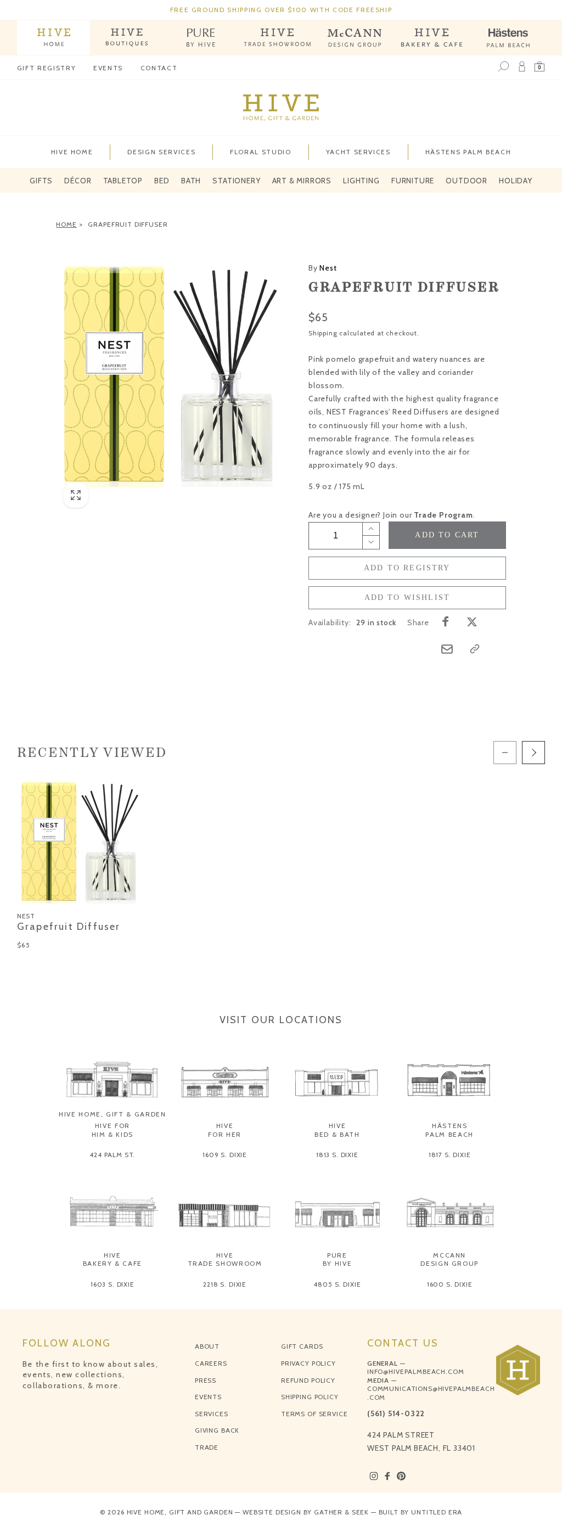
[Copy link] (474, 648)
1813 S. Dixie (337, 1155)
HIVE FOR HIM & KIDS (113, 1129)
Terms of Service (314, 1414)
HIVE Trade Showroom (225, 1259)
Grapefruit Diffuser (127, 224)
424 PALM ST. (112, 1155)
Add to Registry (407, 568)
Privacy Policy (308, 1363)
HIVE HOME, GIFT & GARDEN (112, 1114)
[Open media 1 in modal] (168, 374)
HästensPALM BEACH (449, 1129)
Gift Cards (302, 1346)
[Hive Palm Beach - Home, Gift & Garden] (54, 37)
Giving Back (217, 1430)
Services (211, 1414)
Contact (159, 68)
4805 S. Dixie (337, 1284)
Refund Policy (308, 1380)
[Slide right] (533, 752)
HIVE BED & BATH (337, 1129)
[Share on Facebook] (445, 621)
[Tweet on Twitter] (472, 621)
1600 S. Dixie (450, 1284)
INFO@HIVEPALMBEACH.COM (415, 1371)
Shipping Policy (310, 1397)
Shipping (322, 333)
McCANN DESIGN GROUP (449, 1259)
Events (108, 68)
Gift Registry (46, 68)
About (207, 1346)
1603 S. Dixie (112, 1284)
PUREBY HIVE (337, 1259)
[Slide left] (504, 752)
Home (66, 224)
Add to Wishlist (407, 597)
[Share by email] (447, 649)
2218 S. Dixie (224, 1284)
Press (205, 1380)
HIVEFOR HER (224, 1129)
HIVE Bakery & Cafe (112, 1259)
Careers (211, 1363)
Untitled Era (436, 1512)
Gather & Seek (341, 1512)
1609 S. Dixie (225, 1155)
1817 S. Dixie (450, 1155)
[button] (539, 67)
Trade (206, 1447)
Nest (322, 268)
